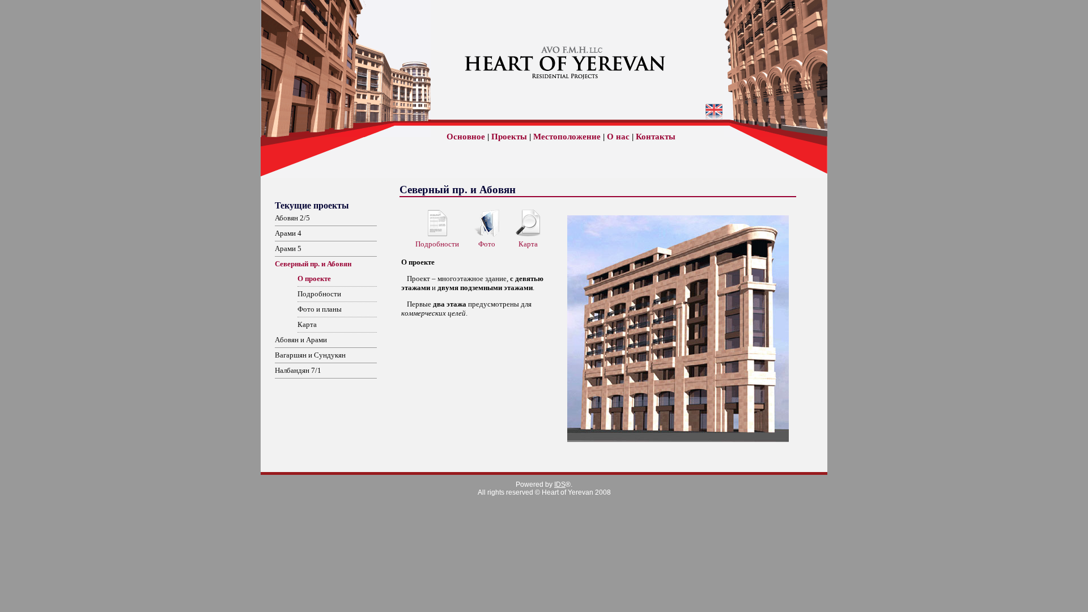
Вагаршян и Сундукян (310, 355)
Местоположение (567, 136)
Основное (466, 136)
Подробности (319, 294)
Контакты (655, 136)
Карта (307, 324)
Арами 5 (288, 248)
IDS (560, 484)
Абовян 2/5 (292, 218)
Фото (486, 244)
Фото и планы (320, 309)
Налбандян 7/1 (298, 370)
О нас (618, 136)
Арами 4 (288, 233)
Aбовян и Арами (301, 339)
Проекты (509, 136)
